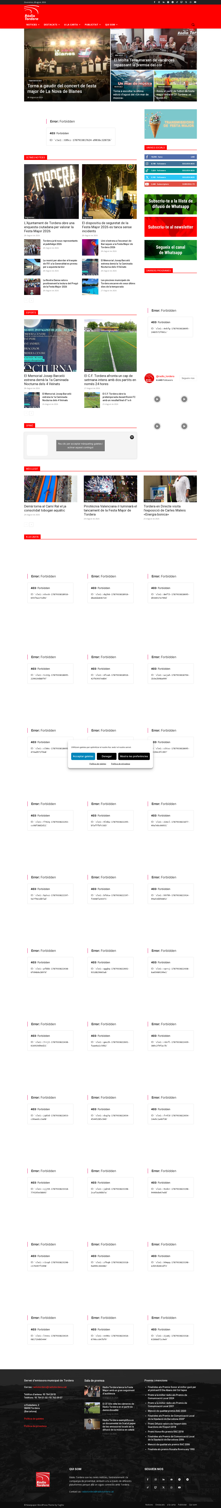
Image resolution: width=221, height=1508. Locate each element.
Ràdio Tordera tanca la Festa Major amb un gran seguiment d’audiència (118, 1390)
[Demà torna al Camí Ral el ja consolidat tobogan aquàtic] (50, 488)
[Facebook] (154, 2)
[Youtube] (195, 2)
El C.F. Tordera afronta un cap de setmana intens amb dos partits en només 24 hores (110, 380)
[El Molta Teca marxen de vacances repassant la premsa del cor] (154, 49)
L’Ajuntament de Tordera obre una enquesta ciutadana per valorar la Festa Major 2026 (49, 227)
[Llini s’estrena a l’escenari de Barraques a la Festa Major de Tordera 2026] (90, 247)
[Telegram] (172, 2)
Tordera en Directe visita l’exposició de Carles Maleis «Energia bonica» (165, 510)
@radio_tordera (165, 376)
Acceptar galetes (83, 756)
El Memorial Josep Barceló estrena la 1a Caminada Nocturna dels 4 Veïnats (56, 397)
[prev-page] (26, 300)
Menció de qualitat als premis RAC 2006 (169, 1444)
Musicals (118, 87)
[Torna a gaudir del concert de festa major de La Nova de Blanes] (67, 65)
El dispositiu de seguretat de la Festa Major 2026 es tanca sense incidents (107, 227)
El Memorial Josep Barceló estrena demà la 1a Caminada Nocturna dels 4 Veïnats (117, 263)
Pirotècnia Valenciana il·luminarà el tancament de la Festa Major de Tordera (110, 510)
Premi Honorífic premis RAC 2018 (165, 1431)
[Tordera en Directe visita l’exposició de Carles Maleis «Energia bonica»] (170, 488)
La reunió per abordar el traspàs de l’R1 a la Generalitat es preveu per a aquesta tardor (60, 263)
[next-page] (31, 300)
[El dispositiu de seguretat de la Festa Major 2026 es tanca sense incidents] (109, 191)
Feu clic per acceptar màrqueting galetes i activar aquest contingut (80, 445)
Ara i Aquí (119, 55)
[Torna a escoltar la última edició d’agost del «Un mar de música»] (132, 85)
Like (193, 157)
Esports (28, 370)
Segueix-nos (188, 163)
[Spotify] (168, 2)
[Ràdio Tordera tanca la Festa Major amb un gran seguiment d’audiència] (92, 1391)
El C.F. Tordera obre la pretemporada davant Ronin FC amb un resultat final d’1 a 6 (119, 397)
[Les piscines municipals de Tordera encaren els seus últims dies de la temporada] (90, 287)
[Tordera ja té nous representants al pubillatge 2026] (32, 247)
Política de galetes (97, 763)
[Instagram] (159, 2)
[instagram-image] (157, 398)
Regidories (29, 217)
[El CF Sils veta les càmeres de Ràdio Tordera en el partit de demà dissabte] (92, 1407)
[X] (186, 2)
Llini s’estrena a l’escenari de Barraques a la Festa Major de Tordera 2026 (117, 244)
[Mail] (171, 1479)
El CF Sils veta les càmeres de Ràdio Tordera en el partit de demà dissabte (118, 1406)
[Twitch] (181, 2)
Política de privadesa (120, 763)
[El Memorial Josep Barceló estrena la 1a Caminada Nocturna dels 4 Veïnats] (32, 400)
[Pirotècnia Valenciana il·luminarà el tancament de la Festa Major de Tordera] (110, 488)
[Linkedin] (164, 2)
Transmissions (35, 81)
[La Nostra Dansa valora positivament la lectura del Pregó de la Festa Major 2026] (32, 287)
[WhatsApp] (190, 2)
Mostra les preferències (134, 756)
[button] (193, 25)
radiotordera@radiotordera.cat (49, 1387)
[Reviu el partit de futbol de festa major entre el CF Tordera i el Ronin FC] (175, 85)
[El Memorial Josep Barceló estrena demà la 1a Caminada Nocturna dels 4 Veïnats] (90, 267)
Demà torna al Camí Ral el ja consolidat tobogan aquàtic (45, 508)
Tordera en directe (152, 501)
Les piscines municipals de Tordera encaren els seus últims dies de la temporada (118, 283)
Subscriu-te (188, 184)
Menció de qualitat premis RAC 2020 (167, 1411)
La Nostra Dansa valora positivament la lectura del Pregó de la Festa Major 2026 (60, 283)
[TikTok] (177, 2)
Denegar (107, 756)
